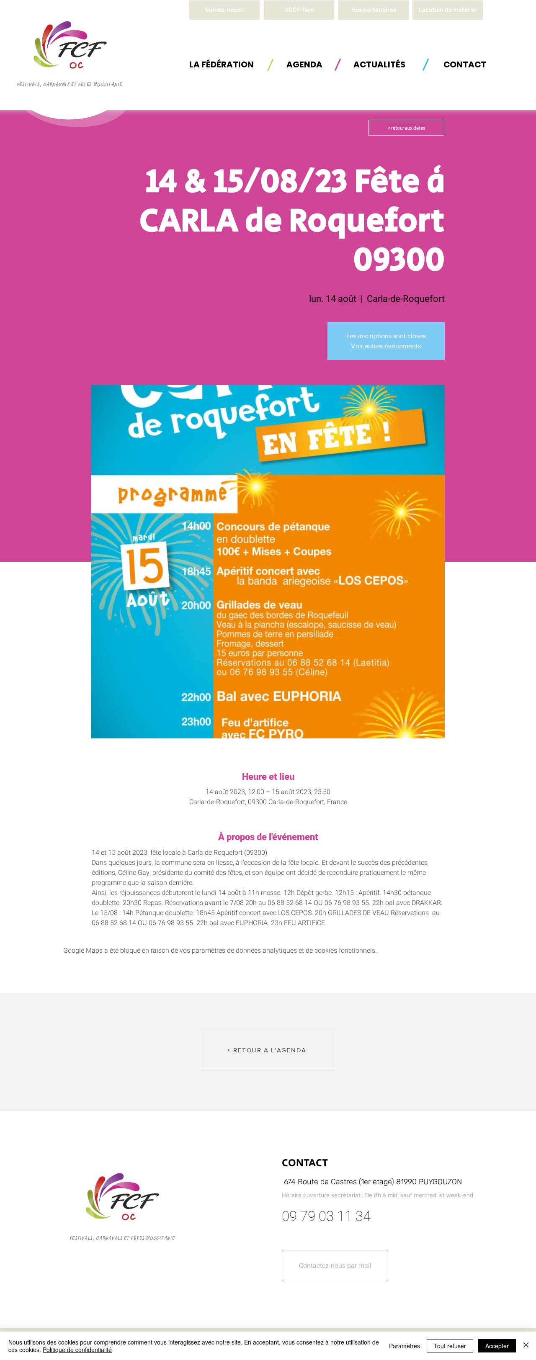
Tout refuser (450, 1346)
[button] (447, 10)
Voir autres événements (386, 346)
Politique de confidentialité (77, 1349)
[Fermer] (526, 1345)
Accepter (497, 1346)
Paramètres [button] (404, 1346)
